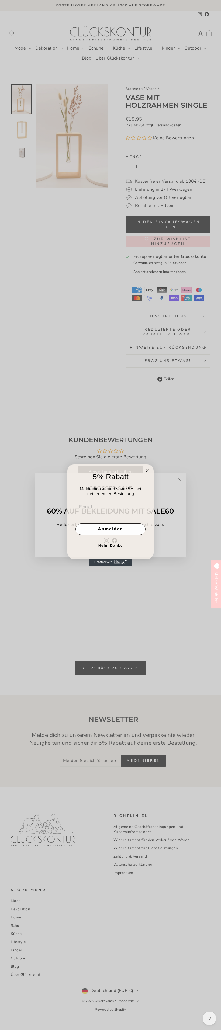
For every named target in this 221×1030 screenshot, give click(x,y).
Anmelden (110, 529)
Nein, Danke (110, 545)
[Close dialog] (147, 470)
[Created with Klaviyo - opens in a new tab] (110, 562)
